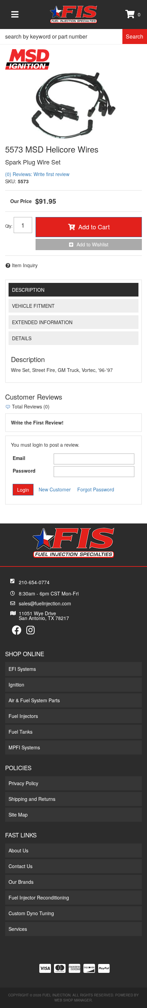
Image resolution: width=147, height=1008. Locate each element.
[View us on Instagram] (30, 631)
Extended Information (42, 322)
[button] (73, 36)
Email (19, 458)
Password (24, 470)
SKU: (10, 181)
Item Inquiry (25, 265)
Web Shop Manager (73, 1000)
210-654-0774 (34, 582)
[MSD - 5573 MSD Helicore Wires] (27, 58)
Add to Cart (94, 226)
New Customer (55, 489)
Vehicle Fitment (33, 305)
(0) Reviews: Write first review (37, 174)
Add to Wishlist (92, 244)
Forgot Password (95, 489)
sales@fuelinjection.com (45, 603)
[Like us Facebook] (17, 631)
